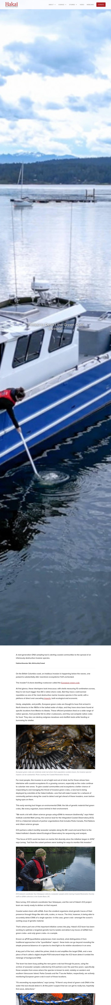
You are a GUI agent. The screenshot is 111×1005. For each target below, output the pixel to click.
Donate (101, 5)
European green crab (70, 683)
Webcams (90, 5)
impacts (47, 698)
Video (82, 5)
